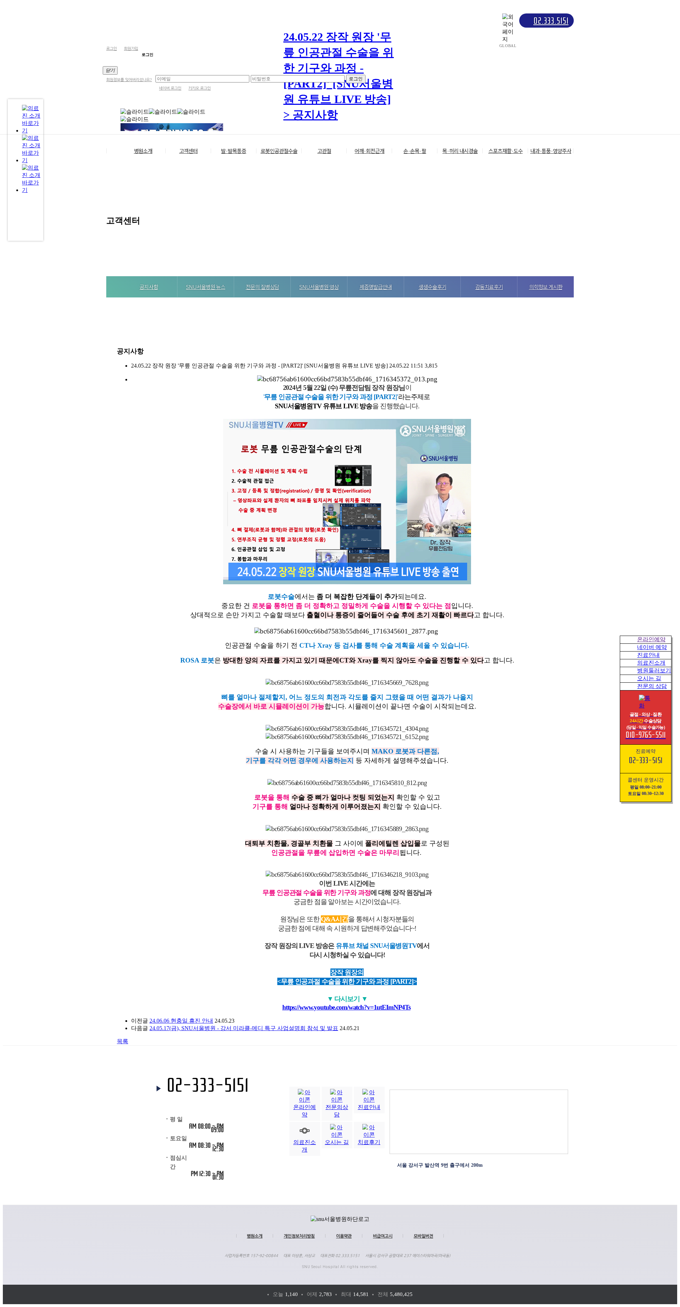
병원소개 (143, 150)
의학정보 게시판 (545, 286)
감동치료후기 (489, 286)
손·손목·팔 (414, 150)
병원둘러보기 (654, 670)
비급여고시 (382, 1236)
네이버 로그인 (170, 88)
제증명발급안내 (375, 286)
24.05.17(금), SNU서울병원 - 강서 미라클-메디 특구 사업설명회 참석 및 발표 (243, 1028)
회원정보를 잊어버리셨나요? (129, 80)
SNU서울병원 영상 (319, 286)
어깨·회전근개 (369, 150)
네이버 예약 (652, 647)
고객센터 (188, 150)
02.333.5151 (550, 21)
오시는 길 (649, 678)
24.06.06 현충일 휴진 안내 (181, 1021)
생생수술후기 (432, 286)
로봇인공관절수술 (279, 150)
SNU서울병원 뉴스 (205, 286)
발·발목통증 (233, 150)
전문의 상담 (652, 686)
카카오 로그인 (199, 88)
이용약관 (344, 1236)
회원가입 (131, 49)
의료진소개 (651, 663)
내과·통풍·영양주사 (550, 150)
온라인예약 (651, 639)
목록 (122, 1041)
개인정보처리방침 (299, 1236)
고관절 (324, 150)
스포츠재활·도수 (505, 150)
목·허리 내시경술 (460, 150)
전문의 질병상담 (262, 286)
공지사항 (149, 286)
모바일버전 (423, 1236)
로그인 (111, 49)
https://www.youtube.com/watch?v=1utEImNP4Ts (346, 1007)
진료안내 (648, 655)
